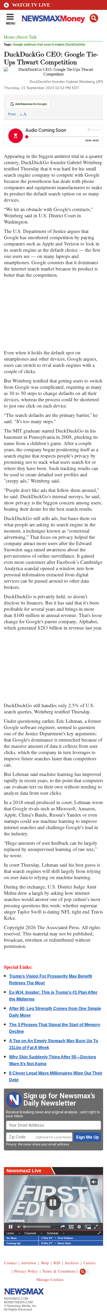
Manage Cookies (50, 1279)
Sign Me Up (87, 1137)
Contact (10, 1262)
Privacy (11, 1144)
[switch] (19, 1227)
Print (12, 114)
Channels (30, 1233)
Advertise (28, 1262)
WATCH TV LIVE (31, 5)
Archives (72, 1262)
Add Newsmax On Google (31, 104)
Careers (89, 1262)
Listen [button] (10, 1233)
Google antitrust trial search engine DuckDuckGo (49, 44)
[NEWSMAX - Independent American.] (53, 19)
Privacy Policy (26, 1271)
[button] (94, 18)
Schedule (52, 1233)
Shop (45, 1262)
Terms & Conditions (59, 1271)
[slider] (37, 1227)
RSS (57, 1262)
